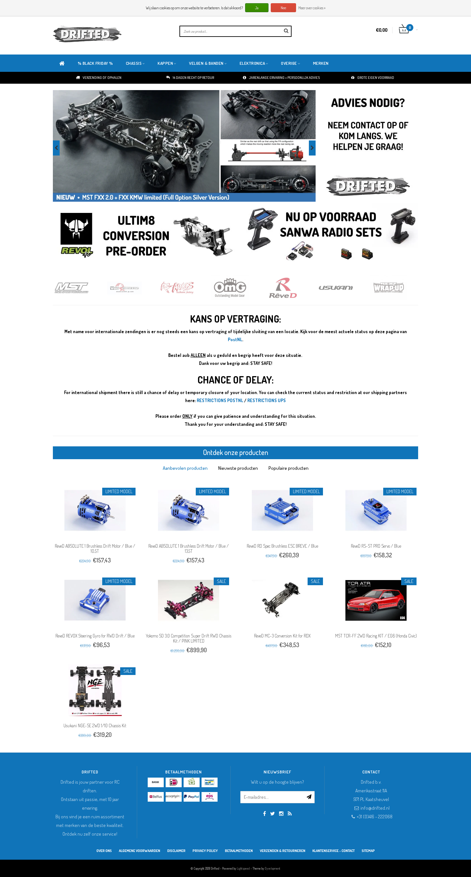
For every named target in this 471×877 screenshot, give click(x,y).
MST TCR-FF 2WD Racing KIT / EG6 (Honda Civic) (376, 635)
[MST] (79, 287)
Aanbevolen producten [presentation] (185, 468)
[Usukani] (343, 287)
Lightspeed (243, 868)
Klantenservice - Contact (333, 850)
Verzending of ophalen (102, 77)
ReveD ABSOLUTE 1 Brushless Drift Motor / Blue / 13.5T (188, 548)
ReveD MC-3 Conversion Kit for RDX (282, 635)
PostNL (235, 339)
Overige (289, 63)
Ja (257, 7)
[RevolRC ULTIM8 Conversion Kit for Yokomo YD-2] (147, 235)
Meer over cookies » (312, 7)
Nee (283, 7)
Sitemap (368, 850)
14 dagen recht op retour (193, 77)
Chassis (134, 63)
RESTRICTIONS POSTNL (220, 400)
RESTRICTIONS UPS (266, 400)
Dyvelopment (272, 868)
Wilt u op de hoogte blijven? (277, 782)
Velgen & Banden (206, 63)
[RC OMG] (237, 287)
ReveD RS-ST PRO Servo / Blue (376, 546)
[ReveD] (290, 287)
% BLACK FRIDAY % (95, 63)
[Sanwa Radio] (331, 235)
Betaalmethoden (239, 850)
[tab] (185, 468)
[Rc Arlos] (185, 287)
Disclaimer (176, 850)
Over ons (104, 850)
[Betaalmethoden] (156, 782)
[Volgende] (312, 148)
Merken (321, 63)
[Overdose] (132, 287)
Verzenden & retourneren (282, 850)
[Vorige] (56, 148)
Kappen (165, 63)
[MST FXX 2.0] (184, 146)
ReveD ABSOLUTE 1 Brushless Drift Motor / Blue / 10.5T (95, 548)
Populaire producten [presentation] (289, 468)
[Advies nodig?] (367, 146)
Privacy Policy (205, 850)
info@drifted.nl (375, 808)
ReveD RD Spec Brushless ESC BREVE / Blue (282, 546)
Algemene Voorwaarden (139, 850)
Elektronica (252, 63)
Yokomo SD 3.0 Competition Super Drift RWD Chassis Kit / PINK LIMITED (188, 638)
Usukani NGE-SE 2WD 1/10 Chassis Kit (94, 725)
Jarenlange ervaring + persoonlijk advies (284, 77)
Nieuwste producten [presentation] (238, 468)
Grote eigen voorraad (375, 77)
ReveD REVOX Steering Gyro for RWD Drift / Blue (95, 635)
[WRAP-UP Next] (396, 287)
